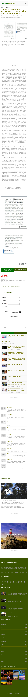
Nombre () (4, 297)
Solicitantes (18, 15)
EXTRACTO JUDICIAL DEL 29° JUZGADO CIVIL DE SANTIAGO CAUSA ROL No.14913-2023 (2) (16, 462)
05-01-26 (10, 448)
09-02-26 (10, 441)
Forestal (14, 651)
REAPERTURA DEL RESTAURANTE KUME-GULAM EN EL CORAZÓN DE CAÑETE (16, 608)
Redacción (9, 592)
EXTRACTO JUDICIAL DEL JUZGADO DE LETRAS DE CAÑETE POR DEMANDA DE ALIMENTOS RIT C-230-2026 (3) (16, 410)
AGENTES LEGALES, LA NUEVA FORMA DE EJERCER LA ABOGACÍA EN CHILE (16, 347)
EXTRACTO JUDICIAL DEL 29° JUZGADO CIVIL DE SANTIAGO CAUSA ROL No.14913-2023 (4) (16, 451)
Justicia (14, 661)
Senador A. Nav (14, 658)
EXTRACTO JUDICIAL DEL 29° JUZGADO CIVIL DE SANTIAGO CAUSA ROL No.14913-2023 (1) (16, 467)
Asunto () (4, 303)
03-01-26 (10, 459)
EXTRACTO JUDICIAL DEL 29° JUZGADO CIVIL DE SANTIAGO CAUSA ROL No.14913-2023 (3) (16, 456)
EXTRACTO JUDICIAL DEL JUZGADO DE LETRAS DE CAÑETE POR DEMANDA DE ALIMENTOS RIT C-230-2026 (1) (16, 424)
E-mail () (5, 300)
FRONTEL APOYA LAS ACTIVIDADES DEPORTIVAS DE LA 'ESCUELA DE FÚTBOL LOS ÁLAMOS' (16, 384)
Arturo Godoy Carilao (11, 612)
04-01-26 (10, 453)
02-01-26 (10, 465)
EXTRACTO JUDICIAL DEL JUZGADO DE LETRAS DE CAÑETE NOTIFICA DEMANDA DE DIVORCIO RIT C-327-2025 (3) (16, 430)
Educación (14, 654)
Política (14, 631)
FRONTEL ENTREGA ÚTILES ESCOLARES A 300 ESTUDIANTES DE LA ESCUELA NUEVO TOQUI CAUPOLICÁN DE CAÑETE (16, 360)
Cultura (14, 644)
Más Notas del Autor (20, 269)
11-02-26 (10, 434)
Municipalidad (14, 624)
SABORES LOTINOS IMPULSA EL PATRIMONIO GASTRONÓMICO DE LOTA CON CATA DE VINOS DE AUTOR (17, 594)
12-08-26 (10, 414)
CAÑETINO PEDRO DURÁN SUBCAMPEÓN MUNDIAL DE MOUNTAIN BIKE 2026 (16, 353)
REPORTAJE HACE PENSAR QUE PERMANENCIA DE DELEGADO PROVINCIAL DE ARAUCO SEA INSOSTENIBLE (16, 378)
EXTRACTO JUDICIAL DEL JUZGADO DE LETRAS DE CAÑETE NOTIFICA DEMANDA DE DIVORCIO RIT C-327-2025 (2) (16, 437)
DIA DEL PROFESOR (6, 341)
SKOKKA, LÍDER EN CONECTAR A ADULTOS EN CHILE (16, 336)
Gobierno (14, 627)
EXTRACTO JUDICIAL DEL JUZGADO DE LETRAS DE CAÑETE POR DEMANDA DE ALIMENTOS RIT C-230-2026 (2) (16, 417)
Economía (14, 634)
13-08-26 (10, 407)
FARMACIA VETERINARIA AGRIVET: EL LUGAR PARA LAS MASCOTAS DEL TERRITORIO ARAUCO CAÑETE (17, 615)
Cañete (14, 648)
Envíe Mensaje (14, 316)
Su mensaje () (5, 307)
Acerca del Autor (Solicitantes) (7, 270)
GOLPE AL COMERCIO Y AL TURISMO (14, 534)
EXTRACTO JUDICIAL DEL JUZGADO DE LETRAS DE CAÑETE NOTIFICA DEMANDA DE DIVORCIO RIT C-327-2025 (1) (16, 444)
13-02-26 (10, 427)
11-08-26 (10, 421)
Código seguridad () (5, 312)
